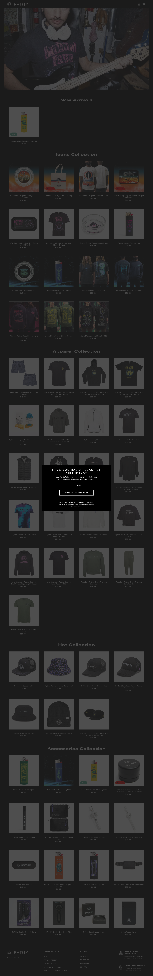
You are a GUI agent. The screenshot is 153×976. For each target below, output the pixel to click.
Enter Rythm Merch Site (76, 493)
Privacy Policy (76, 507)
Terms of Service (84, 504)
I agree (78, 485)
